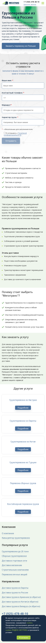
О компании (8, 533)
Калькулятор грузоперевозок (16, 538)
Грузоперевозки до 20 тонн (15, 551)
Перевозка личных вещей (14, 574)
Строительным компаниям (15, 569)
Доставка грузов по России (15, 592)
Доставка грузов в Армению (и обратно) (21, 597)
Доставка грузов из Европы (15, 587)
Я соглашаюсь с (15, 134)
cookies (30, 623)
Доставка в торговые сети (14, 560)
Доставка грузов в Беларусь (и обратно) (21, 606)
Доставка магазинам (12, 565)
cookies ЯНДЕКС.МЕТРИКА (16, 630)
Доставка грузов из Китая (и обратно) (20, 601)
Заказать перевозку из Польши (21, 46)
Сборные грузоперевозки (14, 556)
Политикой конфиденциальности (15, 134)
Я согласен (23, 638)
